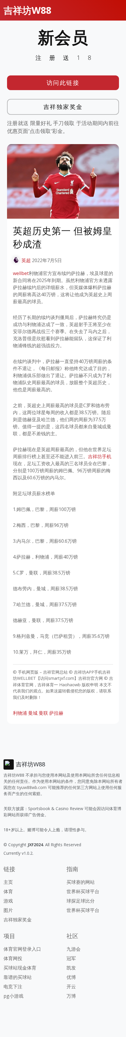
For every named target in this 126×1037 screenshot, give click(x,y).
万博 (71, 996)
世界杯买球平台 (83, 891)
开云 (71, 986)
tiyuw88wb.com (32, 787)
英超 (26, 260)
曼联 (43, 713)
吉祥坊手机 (99, 456)
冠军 (71, 958)
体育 (8, 891)
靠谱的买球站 (18, 977)
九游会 (74, 949)
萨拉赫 (56, 713)
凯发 (71, 968)
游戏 (8, 901)
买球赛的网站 (81, 882)
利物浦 (20, 713)
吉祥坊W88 (27, 10)
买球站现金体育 (20, 968)
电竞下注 (13, 986)
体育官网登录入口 (22, 949)
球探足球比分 (81, 901)
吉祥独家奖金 (63, 107)
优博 (71, 977)
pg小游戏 (13, 996)
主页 (8, 882)
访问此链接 (63, 83)
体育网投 (13, 958)
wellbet (21, 273)
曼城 (33, 713)
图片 (8, 910)
